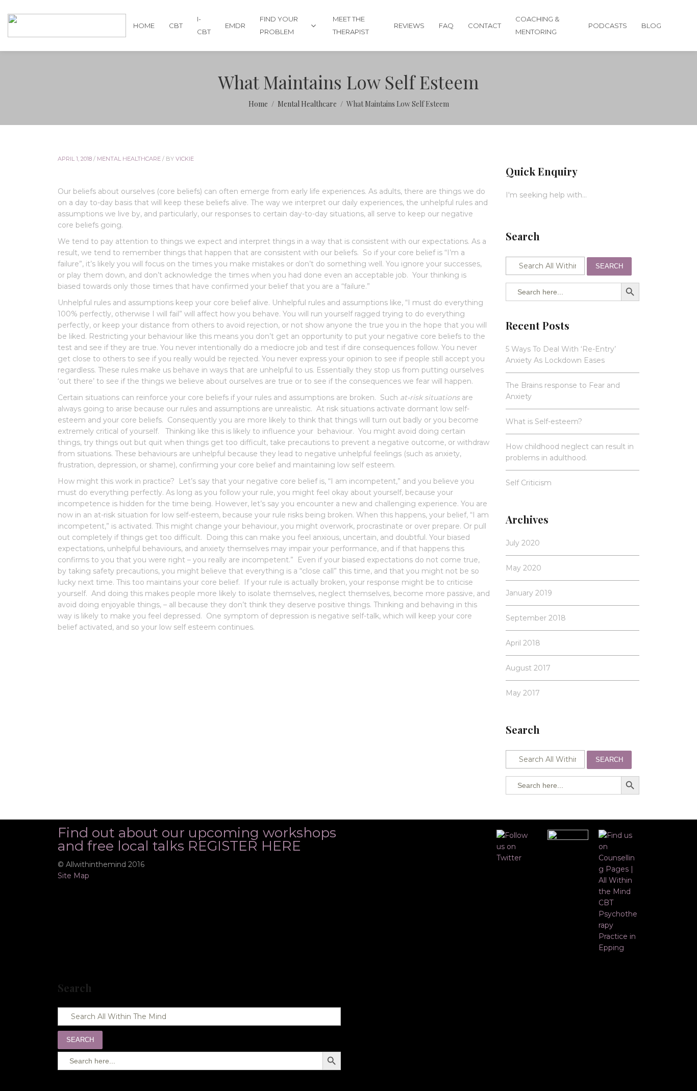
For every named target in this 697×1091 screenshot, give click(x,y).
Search (609, 266)
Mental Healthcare (129, 158)
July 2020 (523, 543)
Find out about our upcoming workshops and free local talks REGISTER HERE (197, 839)
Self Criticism (529, 482)
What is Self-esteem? (544, 421)
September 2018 (536, 618)
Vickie (185, 158)
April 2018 (523, 643)
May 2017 (523, 693)
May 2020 (523, 568)
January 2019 (529, 593)
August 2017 (528, 668)
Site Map (73, 875)
